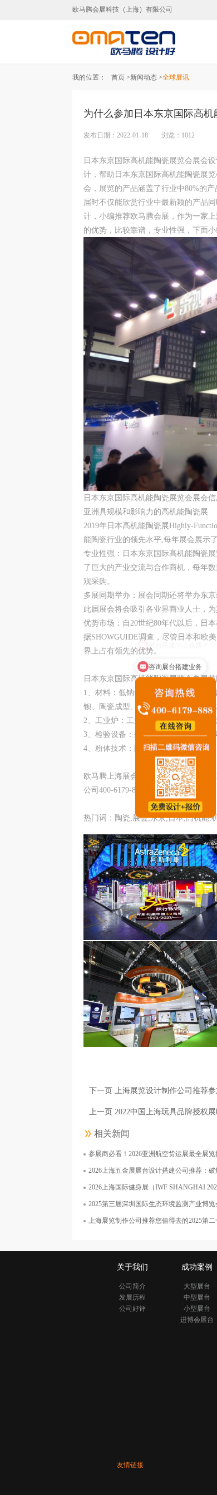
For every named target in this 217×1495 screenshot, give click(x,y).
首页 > (120, 77)
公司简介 (132, 1286)
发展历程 (132, 1297)
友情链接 (130, 1465)
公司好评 (132, 1308)
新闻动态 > (146, 77)
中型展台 (197, 1297)
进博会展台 (197, 1320)
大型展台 (197, 1286)
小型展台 (197, 1308)
